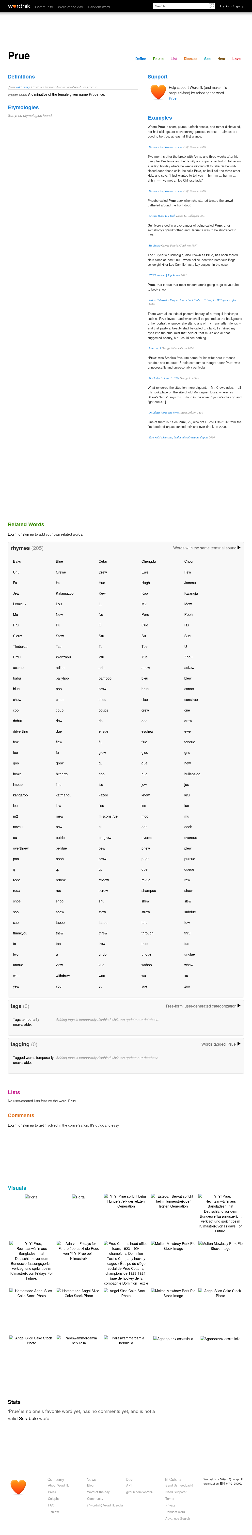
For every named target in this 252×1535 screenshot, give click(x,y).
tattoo (103, 922)
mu (186, 816)
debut (17, 720)
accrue (18, 667)
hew (187, 762)
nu (101, 826)
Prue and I (155, 348)
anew (146, 667)
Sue (187, 635)
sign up (28, 534)
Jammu (190, 582)
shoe (17, 900)
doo (144, 720)
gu (101, 762)
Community (44, 6)
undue (146, 954)
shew (188, 890)
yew (16, 986)
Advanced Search (177, 1518)
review (104, 879)
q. (57, 869)
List (174, 58)
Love (236, 58)
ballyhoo (62, 678)
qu (101, 869)
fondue (189, 741)
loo (144, 805)
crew (145, 710)
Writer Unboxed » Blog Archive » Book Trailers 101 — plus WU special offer (192, 300)
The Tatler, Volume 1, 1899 (164, 378)
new (59, 826)
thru (187, 932)
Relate (158, 58)
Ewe (145, 571)
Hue (102, 582)
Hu (58, 582)
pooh (60, 858)
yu (100, 986)
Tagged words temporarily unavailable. (33, 1060)
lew (58, 805)
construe (191, 699)
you (59, 986)
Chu (16, 571)
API (129, 1485)
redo (16, 879)
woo (102, 975)
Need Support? (176, 1491)
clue (145, 699)
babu (17, 678)
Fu (15, 582)
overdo (147, 837)
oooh (188, 826)
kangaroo (20, 794)
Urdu (17, 656)
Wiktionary (23, 87)
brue (145, 688)
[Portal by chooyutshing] (31, 1196)
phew (146, 848)
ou (15, 837)
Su (144, 635)
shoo (59, 900)
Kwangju (191, 593)
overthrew (21, 848)
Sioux (17, 635)
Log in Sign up (232, 6)
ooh (144, 826)
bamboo (105, 678)
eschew (147, 731)
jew (144, 784)
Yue (145, 656)
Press (52, 1491)
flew (59, 741)
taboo (60, 922)
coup (59, 710)
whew (188, 964)
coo (16, 710)
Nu (101, 614)
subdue (190, 911)
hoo (102, 773)
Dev (129, 1479)
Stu (101, 635)
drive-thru (20, 731)
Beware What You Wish (162, 215)
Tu (101, 646)
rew (187, 879)
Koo (145, 593)
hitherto (62, 773)
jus (186, 784)
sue (16, 922)
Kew (102, 593)
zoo (187, 986)
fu (57, 752)
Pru (16, 624)
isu (101, 784)
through (148, 932)
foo (15, 752)
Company (55, 1479)
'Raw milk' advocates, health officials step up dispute (178, 437)
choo (59, 699)
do (101, 720)
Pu (58, 624)
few (15, 741)
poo (16, 858)
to (14, 943)
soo (16, 911)
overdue (190, 837)
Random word (99, 6)
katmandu (63, 794)
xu (186, 975)
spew (60, 911)
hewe (17, 773)
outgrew (105, 837)
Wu (101, 656)
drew (188, 720)
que (144, 869)
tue (186, 943)
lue (186, 805)
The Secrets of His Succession (165, 147)
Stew (60, 635)
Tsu (59, 646)
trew (102, 943)
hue (144, 773)
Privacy (170, 1505)
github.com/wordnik (139, 1491)
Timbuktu (20, 646)
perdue (61, 848)
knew (146, 794)
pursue (189, 858)
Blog (90, 1485)
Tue (144, 646)
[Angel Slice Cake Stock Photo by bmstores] (126, 1292)
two (15, 954)
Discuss (190, 58)
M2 (144, 603)
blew (187, 678)
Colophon (54, 1498)
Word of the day (70, 6)
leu (15, 805)
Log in (12, 534)
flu (100, 741)
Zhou (188, 656)
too (58, 943)
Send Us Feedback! (179, 1485)
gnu (187, 752)
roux (16, 890)
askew (189, 667)
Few (187, 571)
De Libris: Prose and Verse (164, 412)
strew (146, 911)
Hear (221, 58)
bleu (145, 678)
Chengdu (149, 561)
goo (16, 762)
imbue (18, 784)
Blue (59, 561)
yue (144, 986)
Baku (17, 561)
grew (59, 762)
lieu (101, 805)
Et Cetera (173, 1479)
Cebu (103, 561)
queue (189, 869)
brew (102, 688)
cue (187, 710)
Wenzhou (63, 656)
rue (58, 890)
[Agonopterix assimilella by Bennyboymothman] (173, 1338)
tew (187, 922)
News (91, 1479)
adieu (60, 667)
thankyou (20, 932)
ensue (103, 731)
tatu (144, 922)
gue (144, 762)
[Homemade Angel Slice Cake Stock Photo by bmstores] (31, 1292)
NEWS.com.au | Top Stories (164, 275)
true (145, 943)
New (59, 614)
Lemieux (19, 603)
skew (145, 900)
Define (140, 58)
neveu (18, 826)
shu (101, 900)
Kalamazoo (65, 593)
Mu (15, 614)
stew (102, 911)
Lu (101, 603)
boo (59, 688)
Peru (145, 614)
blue (16, 688)
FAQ (51, 1505)
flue (144, 741)
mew (59, 816)
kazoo (103, 794)
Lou (59, 603)
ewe (187, 731)
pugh (145, 858)
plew (187, 848)
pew (102, 848)
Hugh (146, 582)
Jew (16, 593)
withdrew (63, 975)
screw (103, 890)
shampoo (149, 890)
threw (103, 932)
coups (103, 710)
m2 (15, 816)
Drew (103, 571)
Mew (188, 603)
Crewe (61, 571)
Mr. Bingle (154, 245)
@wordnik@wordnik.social (105, 1505)
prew (102, 858)
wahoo (147, 964)
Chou (188, 561)
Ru (186, 624)
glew (102, 752)
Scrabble (28, 1418)
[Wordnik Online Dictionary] (19, 6)
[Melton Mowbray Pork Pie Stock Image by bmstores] (173, 1245)
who (16, 975)
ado (102, 667)
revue (146, 879)
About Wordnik (58, 1485)
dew (59, 720)
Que (145, 624)
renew (60, 879)
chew (17, 699)
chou (102, 699)
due (59, 731)
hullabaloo (192, 773)
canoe (189, 688)
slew (187, 900)
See (207, 58)
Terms (169, 1498)
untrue (18, 964)
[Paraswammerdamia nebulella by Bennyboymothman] (79, 1339)
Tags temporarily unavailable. (26, 1022)
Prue (172, 98)
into (59, 784)
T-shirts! (53, 1511)
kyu (187, 794)
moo (145, 816)
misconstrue (108, 816)
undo (103, 954)
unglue (189, 954)
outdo (60, 837)
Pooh (188, 614)
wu (144, 975)
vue (101, 964)
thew (59, 932)
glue (145, 752)
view (59, 964)
